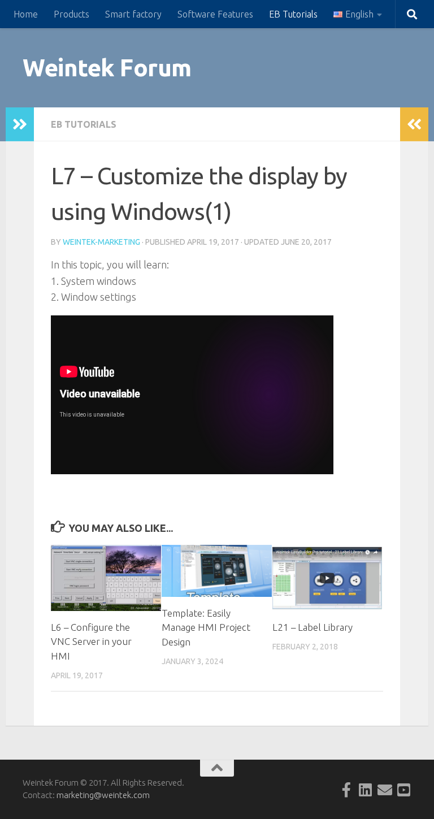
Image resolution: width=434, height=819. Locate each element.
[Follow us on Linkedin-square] (365, 789)
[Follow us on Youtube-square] (404, 789)
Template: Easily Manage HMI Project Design (206, 627)
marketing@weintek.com (103, 795)
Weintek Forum (107, 67)
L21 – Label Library (312, 627)
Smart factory (133, 14)
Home (26, 14)
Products (71, 14)
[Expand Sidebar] (20, 124)
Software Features (215, 14)
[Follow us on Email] (384, 789)
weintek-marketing (101, 241)
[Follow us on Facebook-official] (346, 789)
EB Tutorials (293, 14)
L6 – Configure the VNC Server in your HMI (91, 641)
